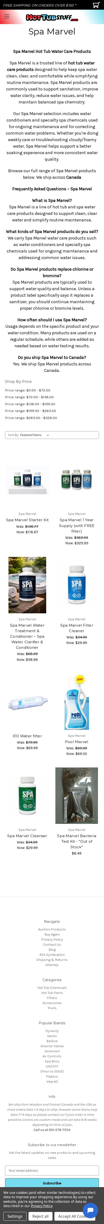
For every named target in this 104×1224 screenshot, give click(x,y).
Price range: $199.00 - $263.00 (30, 411)
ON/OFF (52, 1066)
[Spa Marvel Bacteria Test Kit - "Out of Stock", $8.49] (76, 795)
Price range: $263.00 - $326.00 (31, 418)
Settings (14, 1216)
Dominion (52, 1051)
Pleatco (52, 1076)
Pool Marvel (77, 741)
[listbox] (36, 435)
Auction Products (52, 929)
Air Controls (52, 1056)
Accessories (52, 1003)
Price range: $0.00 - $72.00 (27, 390)
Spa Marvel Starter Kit (27, 520)
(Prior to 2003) (52, 1071)
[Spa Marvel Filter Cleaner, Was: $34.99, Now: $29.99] (76, 585)
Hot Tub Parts (52, 993)
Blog (52, 950)
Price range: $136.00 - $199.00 (30, 404)
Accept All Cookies (74, 1216)
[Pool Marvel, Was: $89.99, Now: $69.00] (76, 701)
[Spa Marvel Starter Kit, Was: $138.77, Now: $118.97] (27, 479)
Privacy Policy (52, 939)
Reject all (40, 1216)
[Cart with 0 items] (97, 7)
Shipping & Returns (52, 960)
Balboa (52, 1041)
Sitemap (52, 965)
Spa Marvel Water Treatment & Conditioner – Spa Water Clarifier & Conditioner (27, 636)
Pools (52, 1008)
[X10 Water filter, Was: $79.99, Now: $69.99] (27, 701)
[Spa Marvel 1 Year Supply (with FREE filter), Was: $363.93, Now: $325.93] (76, 479)
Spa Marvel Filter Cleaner (76, 628)
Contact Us (52, 945)
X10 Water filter (27, 736)
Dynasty (52, 1031)
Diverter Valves (52, 1046)
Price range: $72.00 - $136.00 (29, 397)
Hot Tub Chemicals (52, 988)
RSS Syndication (52, 955)
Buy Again (52, 934)
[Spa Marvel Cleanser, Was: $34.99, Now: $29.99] (27, 795)
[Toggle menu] (6, 16)
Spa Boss (52, 1061)
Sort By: (13, 435)
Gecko (52, 1036)
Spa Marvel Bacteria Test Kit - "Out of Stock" (76, 841)
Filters (52, 998)
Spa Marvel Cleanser (27, 836)
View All (52, 1082)
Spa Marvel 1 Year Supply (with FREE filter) (76, 525)
